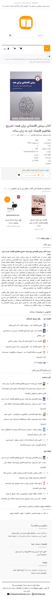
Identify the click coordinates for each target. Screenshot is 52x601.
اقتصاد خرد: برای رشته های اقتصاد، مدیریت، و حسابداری (22, 330)
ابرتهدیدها (38, 483)
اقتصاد (27, 513)
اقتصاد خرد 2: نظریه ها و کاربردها (30, 341)
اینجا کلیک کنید (18, 570)
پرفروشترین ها (17, 585)
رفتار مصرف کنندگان (33, 318)
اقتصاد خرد (47, 318)
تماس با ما (5, 6)
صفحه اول (36, 585)
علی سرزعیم (47, 135)
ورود (5, 48)
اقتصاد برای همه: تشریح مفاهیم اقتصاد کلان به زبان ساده (38, 222)
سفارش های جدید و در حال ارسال (23, 533)
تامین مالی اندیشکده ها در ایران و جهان (28, 440)
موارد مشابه (45, 238)
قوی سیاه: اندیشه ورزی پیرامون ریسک (13, 221)
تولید (21, 513)
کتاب (44, 513)
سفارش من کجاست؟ (35, 6)
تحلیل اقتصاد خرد (36, 346)
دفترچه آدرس (41, 554)
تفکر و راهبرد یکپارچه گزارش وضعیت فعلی (27, 472)
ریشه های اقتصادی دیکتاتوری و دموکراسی (27, 414)
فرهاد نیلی (20, 135)
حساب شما (46, 6)
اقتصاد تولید (14, 513)
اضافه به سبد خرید (31, 175)
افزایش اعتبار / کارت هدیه (19, 6)
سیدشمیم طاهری (36, 135)
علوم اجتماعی (36, 513)
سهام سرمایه (37, 429)
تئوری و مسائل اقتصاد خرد (33, 352)
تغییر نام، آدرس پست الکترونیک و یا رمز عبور (30, 551)
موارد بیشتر (42, 362)
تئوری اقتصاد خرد (36, 325)
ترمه (36, 139)
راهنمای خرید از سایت (38, 573)
